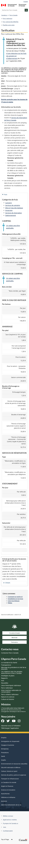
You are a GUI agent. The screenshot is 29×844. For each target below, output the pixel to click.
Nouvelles (4, 683)
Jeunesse (4, 801)
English (26, 1)
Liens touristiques (13, 601)
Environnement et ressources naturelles (14, 764)
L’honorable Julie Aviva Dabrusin (13, 709)
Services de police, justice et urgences (13, 775)
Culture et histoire (7, 699)
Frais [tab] (5, 194)
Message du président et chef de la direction (13, 668)
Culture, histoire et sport (9, 771)
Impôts (3, 760)
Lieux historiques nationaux (11, 685)
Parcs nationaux (7, 18)
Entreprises (5, 749)
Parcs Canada (13, 15)
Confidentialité (8, 831)
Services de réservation (13, 213)
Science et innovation (8, 790)
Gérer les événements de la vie (11, 805)
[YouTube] (13, 721)
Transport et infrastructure (10, 779)
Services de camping (12, 205)
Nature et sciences (7, 697)
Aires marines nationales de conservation (11, 691)
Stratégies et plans (7, 676)
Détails (7, 583)
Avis (2, 680)
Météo (10, 603)
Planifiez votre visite (8, 25)
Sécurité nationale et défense (10, 767)
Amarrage (8, 210)
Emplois (3, 737)
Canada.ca (4, 15)
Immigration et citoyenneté (10, 741)
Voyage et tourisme (7, 745)
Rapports (4, 678)
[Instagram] (19, 721)
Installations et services (15, 599)
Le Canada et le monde (8, 782)
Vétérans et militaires (8, 797)
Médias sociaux (8, 816)
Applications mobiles (10, 820)
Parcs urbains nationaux (9, 694)
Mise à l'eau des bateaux (14, 208)
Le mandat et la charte (9, 663)
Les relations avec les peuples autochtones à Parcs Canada (11, 672)
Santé (3, 756)
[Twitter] (8, 721)
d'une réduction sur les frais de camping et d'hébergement (16, 55)
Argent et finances (7, 786)
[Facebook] (2, 721)
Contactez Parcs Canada (9, 653)
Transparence (6, 665)
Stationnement (10, 215)
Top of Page (5, 839)
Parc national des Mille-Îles (10, 22)
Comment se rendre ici (15, 597)
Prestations (5, 752)
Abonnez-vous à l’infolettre (10, 726)
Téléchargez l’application (10, 728)
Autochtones (5, 794)
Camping (8, 203)
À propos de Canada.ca (10, 823)
